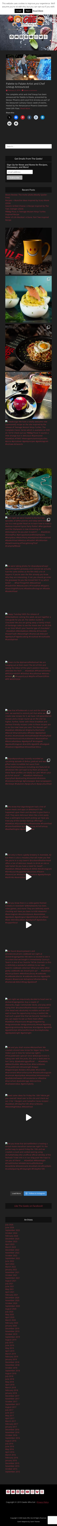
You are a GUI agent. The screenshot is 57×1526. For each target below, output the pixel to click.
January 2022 (11, 1269)
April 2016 (9, 1452)
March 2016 (10, 1455)
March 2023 (10, 1247)
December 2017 (12, 1396)
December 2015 (12, 1463)
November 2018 (12, 1365)
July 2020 (9, 1311)
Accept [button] (18, 11)
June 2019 (9, 1345)
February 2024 (11, 1236)
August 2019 (10, 1339)
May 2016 (9, 1449)
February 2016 (11, 1457)
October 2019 (11, 1334)
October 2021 (11, 1275)
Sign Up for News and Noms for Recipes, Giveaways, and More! (27, 166)
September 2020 (12, 1306)
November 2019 (12, 1331)
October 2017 (11, 1401)
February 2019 (11, 1356)
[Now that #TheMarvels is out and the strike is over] (28, 732)
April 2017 (9, 1418)
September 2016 (12, 1438)
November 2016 (12, 1432)
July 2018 (9, 1376)
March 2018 (10, 1387)
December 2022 (12, 1250)
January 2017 (11, 1426)
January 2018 (11, 1393)
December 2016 (12, 1429)
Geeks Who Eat (28, 1518)
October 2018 (11, 1368)
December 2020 (12, 1297)
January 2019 (11, 1359)
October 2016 (11, 1435)
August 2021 (10, 1280)
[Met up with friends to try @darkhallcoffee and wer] (28, 395)
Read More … (26, 108)
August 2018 (10, 1373)
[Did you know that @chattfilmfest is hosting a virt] (28, 1165)
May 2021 (9, 1289)
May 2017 (9, 1415)
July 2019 (9, 1342)
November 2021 (12, 1272)
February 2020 (11, 1323)
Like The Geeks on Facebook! (28, 1205)
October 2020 (11, 1303)
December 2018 (12, 1362)
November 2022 (12, 1252)
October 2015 (11, 1469)
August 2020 (10, 1309)
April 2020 (9, 1317)
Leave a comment (30, 90)
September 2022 (12, 1258)
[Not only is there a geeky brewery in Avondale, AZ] (28, 876)
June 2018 (9, 1379)
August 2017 (10, 1407)
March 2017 (10, 1421)
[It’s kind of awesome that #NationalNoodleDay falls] (28, 347)
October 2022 (11, 1255)
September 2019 (12, 1337)
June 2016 (9, 1446)
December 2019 (12, 1328)
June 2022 (9, 1261)
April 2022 (9, 1264)
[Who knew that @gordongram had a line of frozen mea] (28, 828)
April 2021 (9, 1292)
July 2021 (9, 1283)
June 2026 (9, 1227)
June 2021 (9, 1286)
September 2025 (12, 1230)
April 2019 (9, 1351)
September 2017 (12, 1404)
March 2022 (10, 1266)
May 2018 (9, 1382)
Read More (38, 10)
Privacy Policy (43, 1502)
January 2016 (11, 1460)
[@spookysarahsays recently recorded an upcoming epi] (28, 780)
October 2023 (11, 1241)
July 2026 (9, 1224)
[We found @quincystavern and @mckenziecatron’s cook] (28, 973)
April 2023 (9, 1244)
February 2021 (11, 1295)
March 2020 (10, 1320)
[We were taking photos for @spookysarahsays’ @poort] (28, 588)
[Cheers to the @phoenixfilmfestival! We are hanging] (28, 684)
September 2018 (12, 1370)
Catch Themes (35, 1522)
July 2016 (9, 1443)
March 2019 (10, 1353)
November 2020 (12, 1300)
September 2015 (12, 1471)
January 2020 (11, 1325)
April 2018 (9, 1384)
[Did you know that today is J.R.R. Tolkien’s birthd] (28, 491)
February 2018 (11, 1390)
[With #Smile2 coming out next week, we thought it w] (28, 251)
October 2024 (11, 1233)
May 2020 (9, 1314)
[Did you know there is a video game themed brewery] (28, 925)
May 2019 (9, 1348)
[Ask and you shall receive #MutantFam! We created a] (28, 1069)
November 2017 (12, 1398)
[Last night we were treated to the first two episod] (28, 539)
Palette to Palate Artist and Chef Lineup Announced (25, 85)
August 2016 (10, 1440)
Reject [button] (28, 11)
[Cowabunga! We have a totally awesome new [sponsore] (28, 443)
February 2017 (11, 1424)
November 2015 (12, 1466)
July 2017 (9, 1410)
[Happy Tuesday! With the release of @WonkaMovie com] (28, 636)
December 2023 (12, 1238)
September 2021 (12, 1278)
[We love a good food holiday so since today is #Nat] (28, 299)
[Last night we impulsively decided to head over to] (28, 1021)
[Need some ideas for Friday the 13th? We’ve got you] (28, 1117)
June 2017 (9, 1412)
